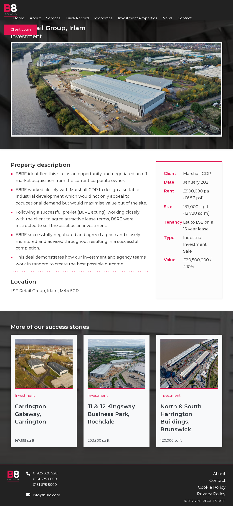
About (35, 18)
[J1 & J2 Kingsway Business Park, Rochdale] (116, 391)
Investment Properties (137, 18)
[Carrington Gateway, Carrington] (44, 391)
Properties (103, 18)
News (167, 18)
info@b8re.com (46, 495)
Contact (185, 18)
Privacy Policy (211, 493)
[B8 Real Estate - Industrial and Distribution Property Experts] (10, 9)
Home (18, 18)
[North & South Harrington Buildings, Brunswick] (189, 391)
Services (53, 18)
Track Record (77, 18)
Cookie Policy (211, 487)
